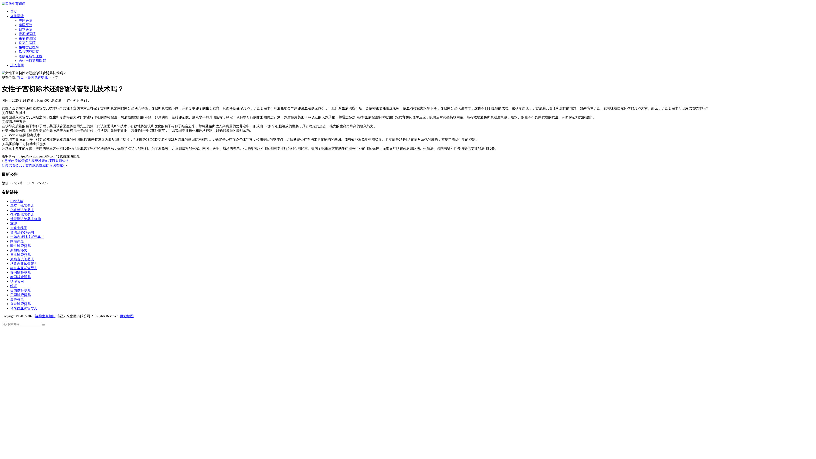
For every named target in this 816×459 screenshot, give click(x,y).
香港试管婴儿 (20, 304)
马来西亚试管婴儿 (23, 308)
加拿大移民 (18, 228)
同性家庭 (17, 241)
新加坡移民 (18, 250)
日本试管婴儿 (20, 254)
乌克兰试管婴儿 (22, 205)
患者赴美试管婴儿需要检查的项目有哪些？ (36, 161)
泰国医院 (25, 25)
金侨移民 (17, 299)
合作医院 (17, 16)
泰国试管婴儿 (20, 272)
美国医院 (25, 20)
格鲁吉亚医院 (29, 47)
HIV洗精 (16, 201)
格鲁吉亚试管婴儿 (23, 263)
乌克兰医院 (27, 43)
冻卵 (13, 223)
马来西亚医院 (29, 52)
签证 (13, 286)
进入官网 (17, 65)
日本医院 (25, 29)
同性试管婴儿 (20, 246)
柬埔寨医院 (27, 38)
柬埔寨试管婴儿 (22, 259)
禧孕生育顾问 (45, 316)
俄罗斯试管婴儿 (22, 214)
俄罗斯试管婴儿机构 (25, 219)
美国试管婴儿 (37, 77)
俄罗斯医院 (27, 34)
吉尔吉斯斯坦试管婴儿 (27, 237)
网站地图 (127, 316)
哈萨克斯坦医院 (30, 56)
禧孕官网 (17, 281)
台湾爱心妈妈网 (22, 232)
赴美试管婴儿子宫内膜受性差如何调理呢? (33, 165)
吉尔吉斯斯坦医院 (32, 60)
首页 (13, 11)
